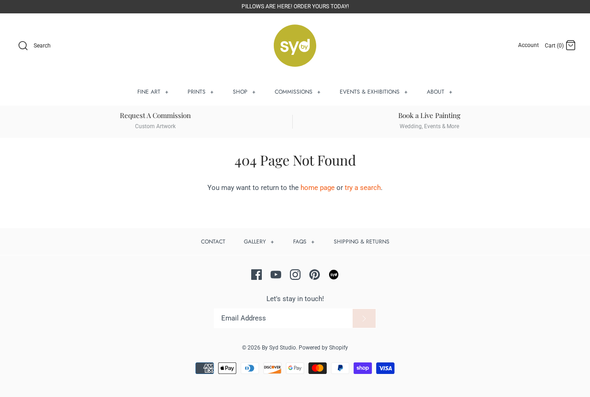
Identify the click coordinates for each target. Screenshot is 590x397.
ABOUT (440, 92)
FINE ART (153, 92)
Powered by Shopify (323, 347)
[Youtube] (276, 274)
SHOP (244, 92)
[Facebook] (256, 274)
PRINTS (201, 92)
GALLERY (259, 241)
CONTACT (213, 241)
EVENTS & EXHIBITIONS (374, 92)
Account (528, 45)
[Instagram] (295, 274)
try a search (363, 188)
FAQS (304, 241)
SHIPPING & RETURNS (361, 241)
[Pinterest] (314, 274)
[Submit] (364, 318)
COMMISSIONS (298, 92)
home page (318, 188)
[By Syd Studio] (295, 46)
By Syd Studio (279, 347)
